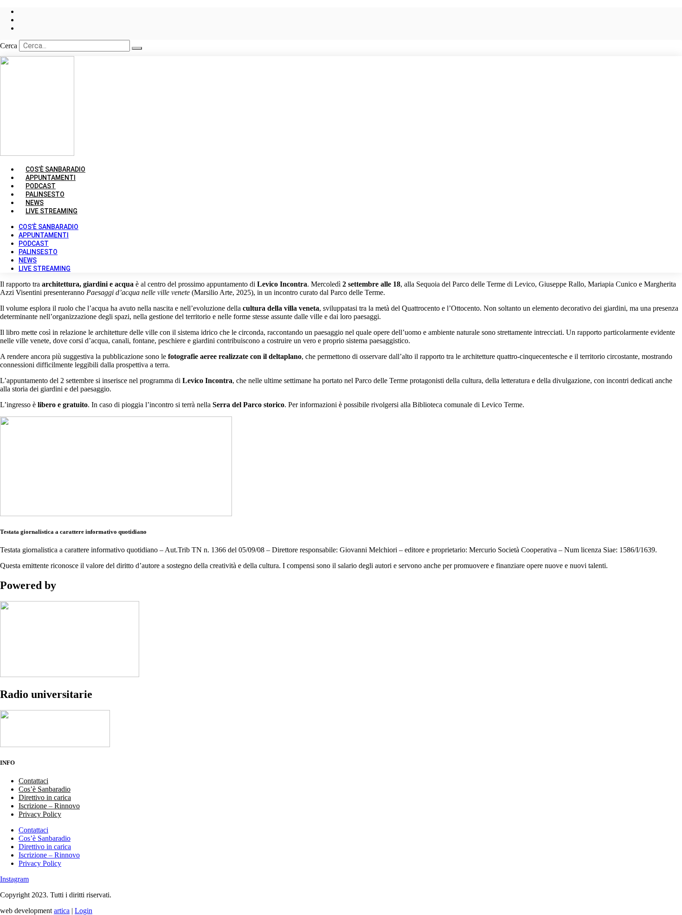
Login (83, 911)
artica (62, 911)
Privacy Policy (40, 814)
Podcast (34, 243)
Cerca (8, 46)
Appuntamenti (44, 235)
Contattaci (33, 781)
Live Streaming (51, 211)
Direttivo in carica (45, 797)
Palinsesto (38, 252)
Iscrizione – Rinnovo (49, 806)
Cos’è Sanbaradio (48, 226)
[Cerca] (137, 48)
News (28, 260)
